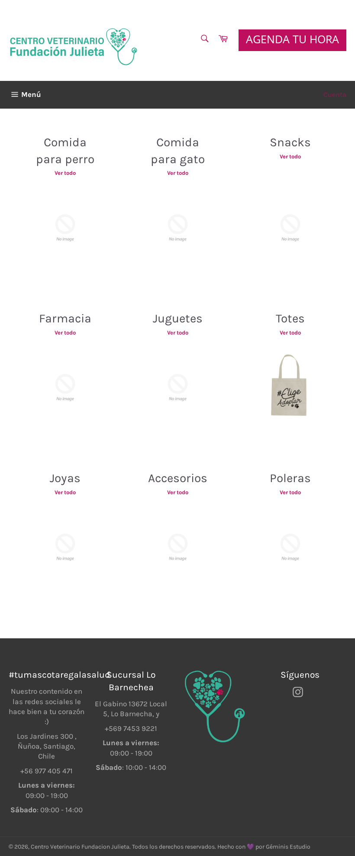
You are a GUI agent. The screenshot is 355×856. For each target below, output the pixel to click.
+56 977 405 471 (46, 770)
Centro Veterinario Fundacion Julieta (80, 846)
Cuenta (334, 94)
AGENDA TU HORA (292, 39)
